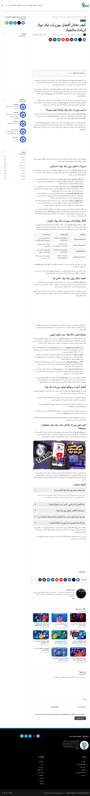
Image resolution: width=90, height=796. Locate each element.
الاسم (84, 699)
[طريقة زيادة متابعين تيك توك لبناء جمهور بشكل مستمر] (78, 651)
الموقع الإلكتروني (54, 706)
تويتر (23, 159)
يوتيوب (35, 5)
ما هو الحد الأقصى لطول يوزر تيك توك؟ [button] (70, 511)
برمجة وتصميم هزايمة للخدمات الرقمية (53, 793)
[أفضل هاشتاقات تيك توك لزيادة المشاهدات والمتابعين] (78, 634)
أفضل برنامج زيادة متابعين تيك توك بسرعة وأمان (59, 659)
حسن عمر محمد (14, 129)
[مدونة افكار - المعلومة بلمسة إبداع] (85, 5)
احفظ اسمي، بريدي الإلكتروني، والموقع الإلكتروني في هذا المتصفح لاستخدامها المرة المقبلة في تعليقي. (59, 714)
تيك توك (25, 5)
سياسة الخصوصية (80, 772)
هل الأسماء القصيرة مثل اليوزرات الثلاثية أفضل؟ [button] (67, 523)
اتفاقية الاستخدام (81, 764)
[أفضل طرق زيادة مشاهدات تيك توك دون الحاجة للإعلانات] (41, 617)
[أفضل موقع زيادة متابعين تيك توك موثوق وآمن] (41, 634)
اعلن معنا (13, 5)
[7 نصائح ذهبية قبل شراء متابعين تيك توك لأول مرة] (59, 634)
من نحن (83, 775)
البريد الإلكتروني (81, 706)
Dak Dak (16, 104)
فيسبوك (30, 5)
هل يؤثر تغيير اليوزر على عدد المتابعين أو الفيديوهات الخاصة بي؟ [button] (61, 517)
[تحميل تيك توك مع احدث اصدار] (59, 617)
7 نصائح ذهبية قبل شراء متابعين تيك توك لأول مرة (60, 641)
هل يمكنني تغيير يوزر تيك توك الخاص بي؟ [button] (69, 490)
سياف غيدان (15, 137)
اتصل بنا (83, 761)
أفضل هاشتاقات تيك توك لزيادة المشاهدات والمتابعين (79, 641)
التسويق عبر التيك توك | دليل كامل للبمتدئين (41, 649)
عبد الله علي (15, 121)
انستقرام (19, 5)
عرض (70, 73)
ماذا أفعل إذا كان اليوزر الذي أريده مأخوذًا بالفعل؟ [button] (66, 504)
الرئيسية (40, 5)
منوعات (23, 173)
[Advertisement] (59, 55)
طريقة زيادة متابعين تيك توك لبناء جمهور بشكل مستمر (78, 659)
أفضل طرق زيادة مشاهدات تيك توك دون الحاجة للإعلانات (41, 624)
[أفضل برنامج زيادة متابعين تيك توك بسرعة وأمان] (59, 651)
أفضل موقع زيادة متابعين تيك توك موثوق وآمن (41, 641)
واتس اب (22, 176)
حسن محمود (80, 34)
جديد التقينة (22, 165)
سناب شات (22, 167)
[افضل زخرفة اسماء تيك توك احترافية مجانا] (78, 617)
